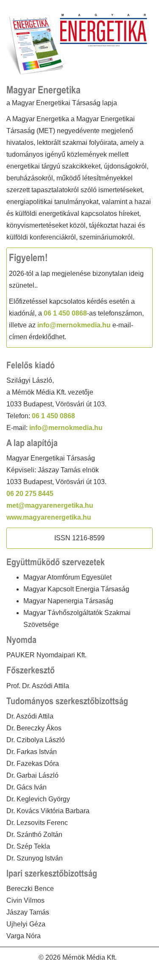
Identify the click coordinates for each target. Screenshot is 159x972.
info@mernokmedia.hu (74, 325)
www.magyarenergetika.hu (48, 517)
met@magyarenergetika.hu (49, 505)
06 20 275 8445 (29, 493)
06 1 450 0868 (65, 313)
